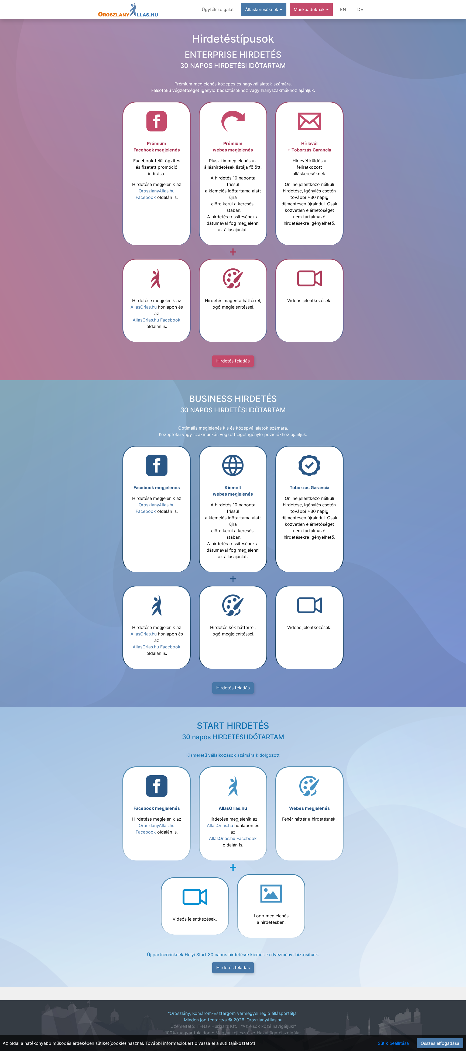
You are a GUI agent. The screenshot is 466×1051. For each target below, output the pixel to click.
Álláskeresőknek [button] (262, 9)
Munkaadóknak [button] (310, 9)
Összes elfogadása (440, 1043)
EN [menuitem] (343, 9)
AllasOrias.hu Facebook (156, 320)
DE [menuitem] (360, 9)
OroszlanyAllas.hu (264, 1019)
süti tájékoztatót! (237, 1043)
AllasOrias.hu (144, 307)
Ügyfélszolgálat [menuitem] (218, 9)
